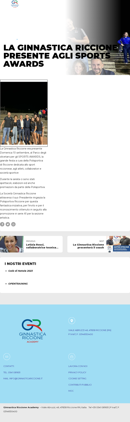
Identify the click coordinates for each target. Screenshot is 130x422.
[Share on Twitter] (8, 224)
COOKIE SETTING (77, 378)
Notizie (9, 39)
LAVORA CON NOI (77, 366)
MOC (71, 391)
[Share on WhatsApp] (13, 224)
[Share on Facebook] (2, 224)
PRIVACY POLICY (77, 372)
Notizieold (28, 39)
